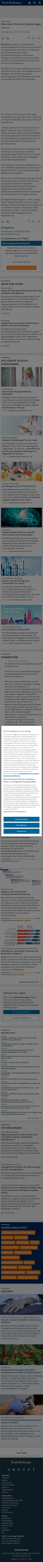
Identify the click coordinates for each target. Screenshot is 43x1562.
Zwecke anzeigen (21, 819)
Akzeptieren (21, 831)
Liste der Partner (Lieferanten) (15, 812)
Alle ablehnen (21, 825)
